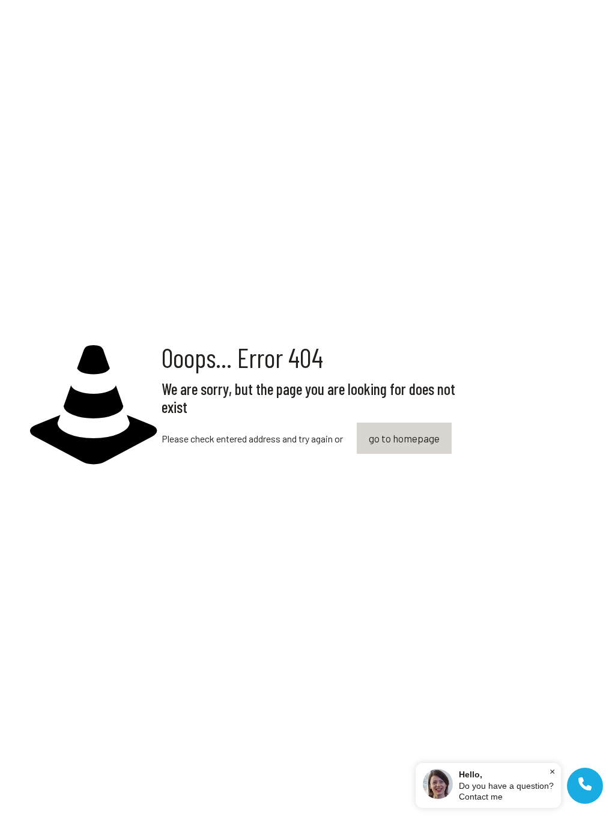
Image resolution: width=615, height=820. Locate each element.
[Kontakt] (585, 786)
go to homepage (404, 438)
